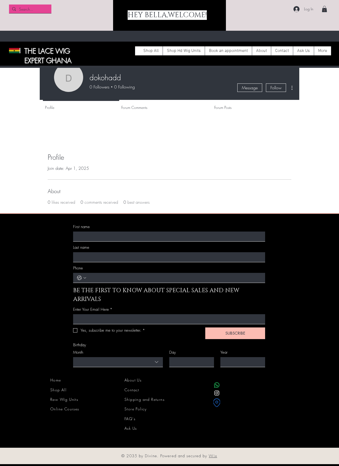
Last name (81, 247)
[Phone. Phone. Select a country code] (81, 278)
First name (81, 226)
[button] (324, 9)
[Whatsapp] (216, 385)
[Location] (216, 402)
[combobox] (118, 362)
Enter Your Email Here (92, 309)
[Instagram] (216, 393)
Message (250, 88)
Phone (78, 268)
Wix (213, 456)
